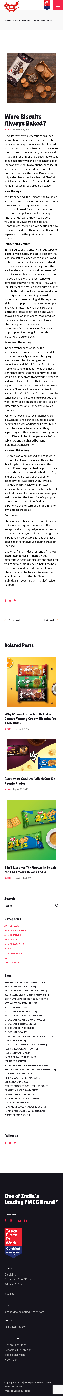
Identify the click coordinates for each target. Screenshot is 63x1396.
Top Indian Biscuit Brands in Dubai (24, 1111)
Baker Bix (40, 990)
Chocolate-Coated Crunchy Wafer (24, 1019)
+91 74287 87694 (15, 1326)
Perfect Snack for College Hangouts (26, 1086)
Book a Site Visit (14, 1354)
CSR (6, 958)
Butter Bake (35, 1015)
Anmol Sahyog (12, 935)
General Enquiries (15, 1345)
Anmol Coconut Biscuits (18, 990)
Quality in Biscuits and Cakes (21, 1090)
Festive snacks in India (17, 1053)
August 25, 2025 (20, 789)
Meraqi (27, 1390)
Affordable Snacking (16, 982)
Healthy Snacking (14, 1069)
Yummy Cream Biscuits (17, 1115)
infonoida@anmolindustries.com (24, 1312)
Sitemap (9, 1293)
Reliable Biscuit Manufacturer (22, 1098)
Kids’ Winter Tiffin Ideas (18, 1073)
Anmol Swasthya (14, 944)
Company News (13, 953)
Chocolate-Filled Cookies (19, 1024)
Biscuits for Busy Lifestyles (20, 1011)
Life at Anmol (12, 962)
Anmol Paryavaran (15, 930)
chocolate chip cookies (18, 1028)
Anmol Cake (38, 982)
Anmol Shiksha (13, 939)
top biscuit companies (24, 464)
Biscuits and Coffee (15, 1007)
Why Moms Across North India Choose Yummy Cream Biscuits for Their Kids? (30, 718)
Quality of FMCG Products (19, 1094)
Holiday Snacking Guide (41, 1069)
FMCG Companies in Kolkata (20, 1057)
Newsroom (11, 1359)
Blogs (16, 20)
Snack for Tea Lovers (16, 1102)
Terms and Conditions (17, 1279)
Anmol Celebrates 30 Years (19, 986)
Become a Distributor (17, 1349)
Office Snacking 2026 (16, 1082)
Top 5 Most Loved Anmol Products (24, 1106)
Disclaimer (11, 1274)
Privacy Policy (13, 1284)
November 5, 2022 (21, 129)
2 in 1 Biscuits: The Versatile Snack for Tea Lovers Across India (30, 870)
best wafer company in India (20, 1003)
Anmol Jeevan (12, 925)
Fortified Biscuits (14, 1061)
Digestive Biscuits (14, 1040)
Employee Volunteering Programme (25, 1044)
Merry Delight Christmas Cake (22, 1077)
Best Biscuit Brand (37, 999)
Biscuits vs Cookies (15, 1015)
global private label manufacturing (25, 1065)
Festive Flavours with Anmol (21, 1048)
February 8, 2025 (21, 729)
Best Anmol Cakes (14, 999)
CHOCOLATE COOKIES (15, 1032)
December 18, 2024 (22, 877)
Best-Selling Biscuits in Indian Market (26, 995)
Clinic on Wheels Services (19, 1036)
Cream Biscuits (44, 1036)
